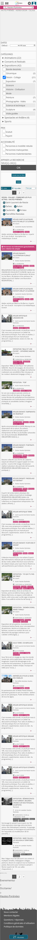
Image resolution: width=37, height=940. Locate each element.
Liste (4, 188)
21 (18, 937)
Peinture (10, 97)
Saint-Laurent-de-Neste (16, 202)
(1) (34, 101)
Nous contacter (11, 912)
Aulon (18, 206)
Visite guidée (12, 113)
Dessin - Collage (13, 77)
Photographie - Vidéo (16, 101)
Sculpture (10, 109)
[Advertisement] (18, 26)
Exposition (11, 81)
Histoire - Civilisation (15, 89)
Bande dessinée (13, 69)
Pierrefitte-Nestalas (14, 213)
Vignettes (16, 188)
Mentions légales (11, 915)
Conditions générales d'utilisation (19, 923)
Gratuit (9, 132)
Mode (8, 93)
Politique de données (13, 926)
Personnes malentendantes (18, 153)
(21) (33, 77)
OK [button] (18, 167)
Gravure (10, 85)
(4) (34, 109)
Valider (18, 182)
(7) (34, 81)
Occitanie (5, 888)
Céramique (11, 73)
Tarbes (8, 206)
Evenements (7, 880)
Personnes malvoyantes (17, 150)
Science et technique (15, 105)
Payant (9, 135)
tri (19, 188)
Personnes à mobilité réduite (19, 146)
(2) (34, 73)
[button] (18, 176)
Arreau (22, 210)
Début (4, 45)
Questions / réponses (14, 919)
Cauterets (9, 210)
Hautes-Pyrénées (10, 896)
